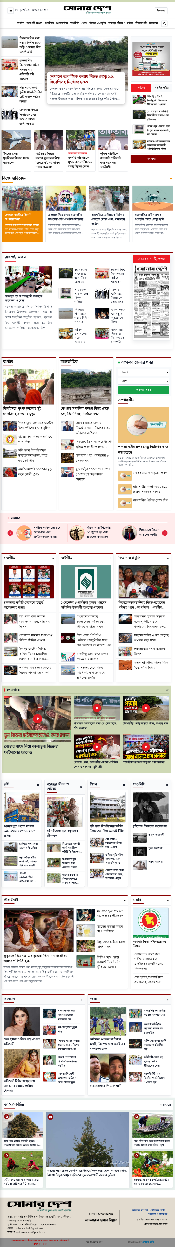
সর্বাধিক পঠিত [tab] (162, 88)
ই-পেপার (161, 10)
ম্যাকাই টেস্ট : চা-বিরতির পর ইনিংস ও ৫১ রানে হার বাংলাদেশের (154, 1078)
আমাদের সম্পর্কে (140, 1210)
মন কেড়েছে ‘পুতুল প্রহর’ (67, 1029)
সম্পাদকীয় (126, 400)
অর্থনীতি (66, 557)
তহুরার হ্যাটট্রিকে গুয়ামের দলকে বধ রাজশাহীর (153, 1028)
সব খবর (151, 159)
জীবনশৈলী (11, 900)
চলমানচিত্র (13, 690)
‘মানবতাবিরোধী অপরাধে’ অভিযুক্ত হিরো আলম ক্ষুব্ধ (67, 1078)
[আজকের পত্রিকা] (151, 301)
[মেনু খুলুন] (11, 11)
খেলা (93, 999)
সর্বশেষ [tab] (141, 88)
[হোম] (87, 9)
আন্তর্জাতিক (69, 362)
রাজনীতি (9, 557)
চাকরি (137, 900)
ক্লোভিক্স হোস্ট (148, 1242)
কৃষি (6, 784)
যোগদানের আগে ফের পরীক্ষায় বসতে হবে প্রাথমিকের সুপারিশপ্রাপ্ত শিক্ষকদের (148, 961)
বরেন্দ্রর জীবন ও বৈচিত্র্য (58, 786)
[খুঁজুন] (164, 24)
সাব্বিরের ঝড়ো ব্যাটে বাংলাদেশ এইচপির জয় (155, 1045)
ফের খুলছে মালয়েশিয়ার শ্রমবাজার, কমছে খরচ (148, 980)
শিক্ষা (93, 784)
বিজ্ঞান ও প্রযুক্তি (129, 557)
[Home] (40, 1206)
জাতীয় (8, 362)
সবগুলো (165, 1105)
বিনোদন (9, 999)
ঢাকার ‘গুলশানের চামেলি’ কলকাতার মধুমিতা (67, 1061)
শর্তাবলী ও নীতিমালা (158, 1214)
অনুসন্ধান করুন (143, 390)
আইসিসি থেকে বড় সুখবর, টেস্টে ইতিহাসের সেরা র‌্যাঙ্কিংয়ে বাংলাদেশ (154, 1061)
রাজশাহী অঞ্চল (15, 257)
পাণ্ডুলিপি (139, 784)
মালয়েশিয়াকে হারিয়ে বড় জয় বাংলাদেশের (155, 1013)
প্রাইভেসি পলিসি (158, 1210)
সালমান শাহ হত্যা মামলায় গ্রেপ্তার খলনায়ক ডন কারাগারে (66, 1015)
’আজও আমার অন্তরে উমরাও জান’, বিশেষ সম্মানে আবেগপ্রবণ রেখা (69, 1045)
